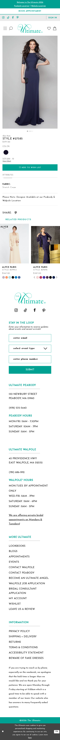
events (14, 562)
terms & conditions (23, 647)
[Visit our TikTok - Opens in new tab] (8, 17)
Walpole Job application (27, 583)
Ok (56, 732)
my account (18, 598)
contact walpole (21, 567)
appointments (19, 557)
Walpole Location (38, 6)
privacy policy (19, 631)
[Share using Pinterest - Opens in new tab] (15, 212)
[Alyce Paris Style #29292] (45, 243)
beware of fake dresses (26, 658)
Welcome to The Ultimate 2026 (30, 2)
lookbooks (17, 546)
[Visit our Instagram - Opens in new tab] (3, 17)
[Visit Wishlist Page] (49, 28)
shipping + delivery (23, 636)
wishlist (15, 604)
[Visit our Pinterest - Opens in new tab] (17, 17)
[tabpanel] (30, 82)
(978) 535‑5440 (18, 408)
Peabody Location (21, 6)
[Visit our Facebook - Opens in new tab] (13, 17)
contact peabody (21, 573)
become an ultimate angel (29, 578)
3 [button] (30, 131)
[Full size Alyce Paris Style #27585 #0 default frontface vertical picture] (30, 82)
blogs (13, 551)
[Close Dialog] (3, 731)
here (30, 738)
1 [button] (27, 131)
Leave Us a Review (22, 609)
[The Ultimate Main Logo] (30, 28)
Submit (30, 370)
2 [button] (29, 131)
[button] (52, 17)
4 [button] (32, 131)
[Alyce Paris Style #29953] (14, 243)
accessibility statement (26, 653)
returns (15, 642)
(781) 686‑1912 (16, 472)
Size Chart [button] (7, 161)
